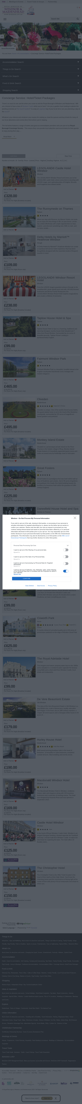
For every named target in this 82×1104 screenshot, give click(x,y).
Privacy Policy (52, 585)
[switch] (65, 550)
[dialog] (41, 552)
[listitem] (41, 545)
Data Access (41, 585)
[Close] (76, 518)
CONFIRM (26, 578)
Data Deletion (29, 585)
